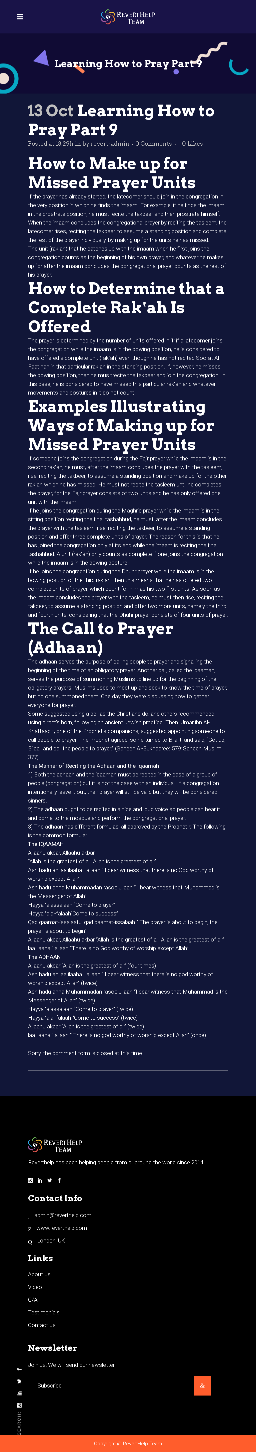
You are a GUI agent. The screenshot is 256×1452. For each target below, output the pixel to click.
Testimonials (44, 1312)
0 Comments (153, 143)
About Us (39, 1274)
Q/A (33, 1299)
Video (35, 1287)
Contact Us (42, 1325)
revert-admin (110, 143)
